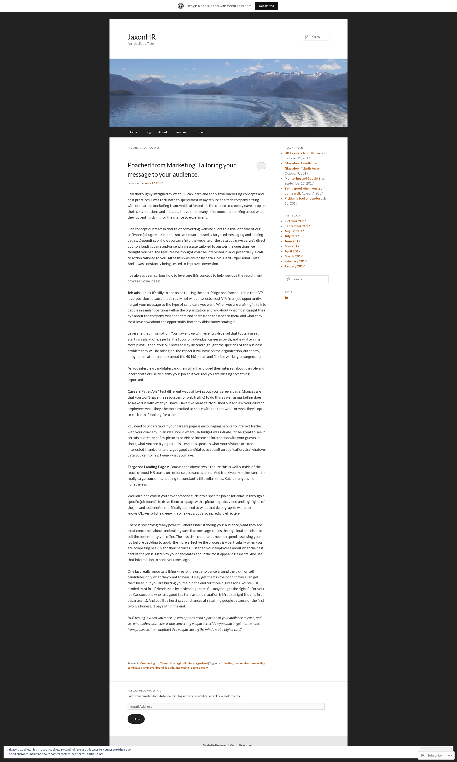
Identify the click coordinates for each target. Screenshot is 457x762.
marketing (182, 667)
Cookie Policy (93, 754)
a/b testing (226, 663)
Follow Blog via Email (144, 690)
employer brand (153, 667)
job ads (169, 667)
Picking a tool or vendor (302, 198)
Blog (148, 132)
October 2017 (295, 221)
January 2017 (295, 266)
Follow (136, 719)
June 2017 (292, 241)
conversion (241, 663)
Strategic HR (178, 663)
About (162, 132)
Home (133, 132)
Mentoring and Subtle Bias (305, 178)
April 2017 (292, 251)
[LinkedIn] (286, 297)
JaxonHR (142, 36)
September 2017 (297, 226)
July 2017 (292, 236)
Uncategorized (198, 663)
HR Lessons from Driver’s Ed (306, 153)
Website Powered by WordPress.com (228, 745)
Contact (199, 132)
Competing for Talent (154, 663)
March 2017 (294, 256)
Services (180, 132)
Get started (266, 6)
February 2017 (296, 261)
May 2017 (292, 246)
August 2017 (294, 231)
